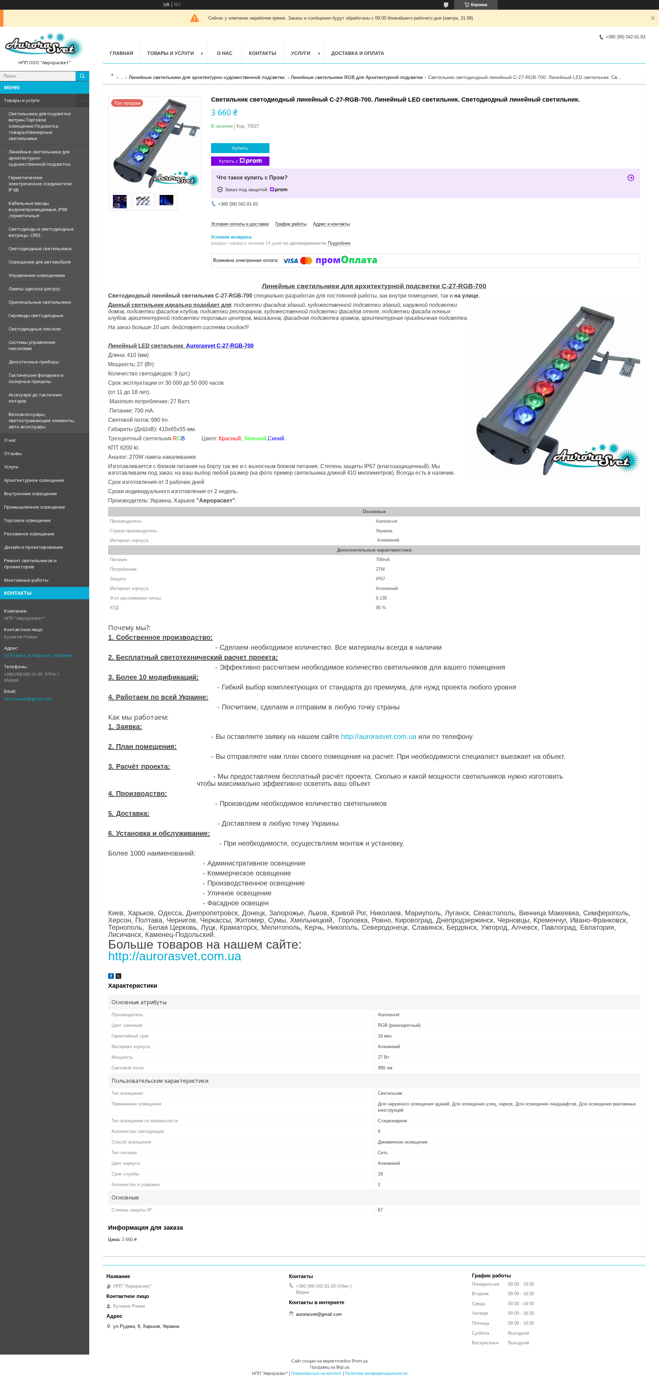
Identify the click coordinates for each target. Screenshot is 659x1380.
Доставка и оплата (357, 53)
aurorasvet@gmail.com (28, 699)
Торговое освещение (27, 520)
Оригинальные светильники (40, 302)
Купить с (228, 161)
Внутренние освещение (30, 493)
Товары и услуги (21, 100)
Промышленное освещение (34, 507)
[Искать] (82, 76)
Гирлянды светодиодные (36, 315)
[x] (118, 977)
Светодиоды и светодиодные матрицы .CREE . (41, 232)
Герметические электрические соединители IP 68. (40, 183)
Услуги (11, 467)
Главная (121, 53)
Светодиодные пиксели (35, 329)
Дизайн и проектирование (33, 547)
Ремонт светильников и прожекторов (30, 563)
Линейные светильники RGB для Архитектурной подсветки (357, 77)
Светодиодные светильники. (40, 248)
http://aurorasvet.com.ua (378, 736)
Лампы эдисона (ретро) (34, 289)
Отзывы (13, 453)
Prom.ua (360, 1361)
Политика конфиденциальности (376, 1373)
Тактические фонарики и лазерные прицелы (36, 378)
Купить (240, 148)
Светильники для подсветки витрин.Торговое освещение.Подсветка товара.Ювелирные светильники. (40, 126)
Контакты (262, 53)
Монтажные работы (26, 580)
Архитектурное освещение (34, 480)
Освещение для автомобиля (40, 262)
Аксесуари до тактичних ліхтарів (35, 398)
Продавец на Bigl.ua (329, 1367)
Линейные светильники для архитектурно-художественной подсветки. (40, 158)
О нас (10, 440)
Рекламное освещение (29, 534)
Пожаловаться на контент (316, 1373)
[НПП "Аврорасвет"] (44, 46)
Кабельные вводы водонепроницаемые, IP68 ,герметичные (38, 209)
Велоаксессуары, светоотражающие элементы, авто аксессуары (42, 420)
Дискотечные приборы (34, 362)
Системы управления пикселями (32, 345)
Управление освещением (37, 275)
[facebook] (111, 977)
